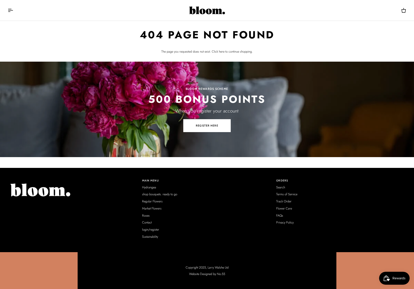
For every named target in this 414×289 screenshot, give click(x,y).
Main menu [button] (150, 180)
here (221, 51)
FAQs (279, 215)
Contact (147, 222)
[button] (73, 180)
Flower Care (284, 208)
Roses (146, 215)
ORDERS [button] (282, 180)
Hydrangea (149, 187)
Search (280, 187)
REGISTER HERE (207, 125)
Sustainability (150, 236)
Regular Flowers (152, 201)
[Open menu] (14, 10)
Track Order (284, 201)
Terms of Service (286, 194)
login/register (150, 229)
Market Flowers (152, 208)
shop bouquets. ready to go (159, 194)
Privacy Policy (285, 222)
